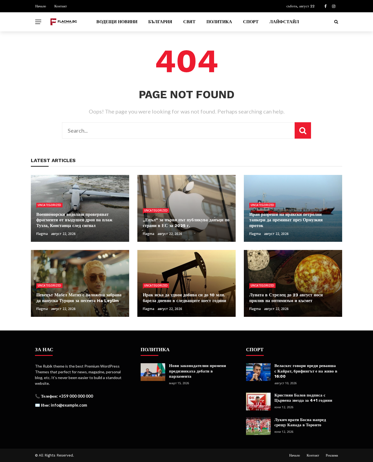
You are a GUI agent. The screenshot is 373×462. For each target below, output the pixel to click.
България (160, 21)
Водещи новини (116, 21)
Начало (40, 6)
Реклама (332, 455)
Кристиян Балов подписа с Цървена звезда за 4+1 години (303, 398)
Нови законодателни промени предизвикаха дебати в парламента (197, 371)
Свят (189, 21)
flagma (42, 233)
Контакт (60, 6)
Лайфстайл (284, 21)
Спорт (251, 21)
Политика (219, 21)
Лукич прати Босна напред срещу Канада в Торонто (300, 422)
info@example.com (69, 405)
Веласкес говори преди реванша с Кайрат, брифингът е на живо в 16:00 (305, 371)
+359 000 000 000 (76, 396)
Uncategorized (49, 205)
